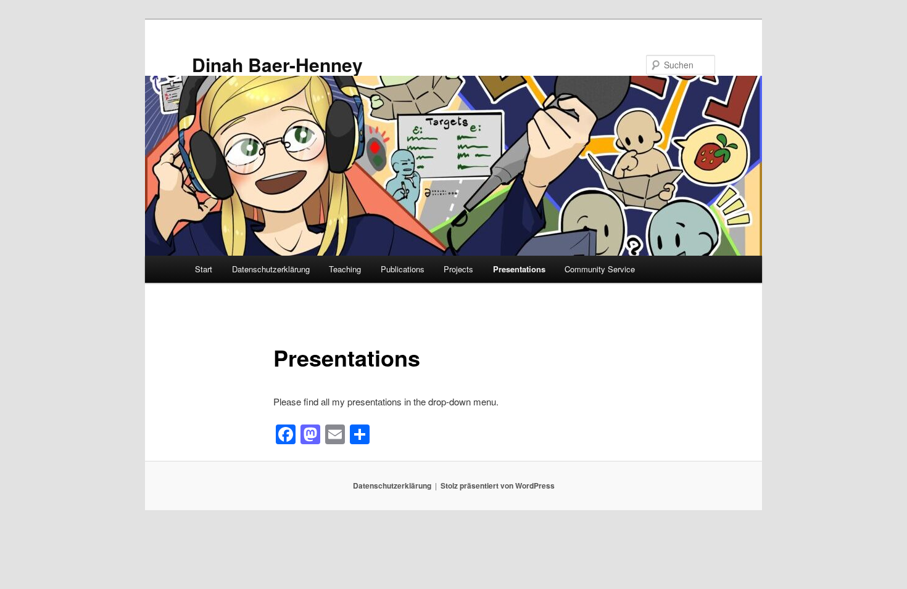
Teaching (345, 269)
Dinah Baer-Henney (277, 64)
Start (203, 269)
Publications (403, 269)
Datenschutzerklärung (271, 269)
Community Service (600, 269)
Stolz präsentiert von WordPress (498, 485)
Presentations (519, 269)
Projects (458, 269)
